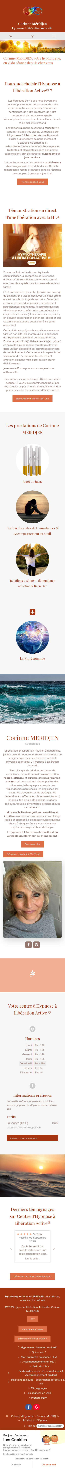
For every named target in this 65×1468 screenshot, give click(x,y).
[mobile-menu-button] (54, 36)
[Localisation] (32, 35)
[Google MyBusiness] (36, 944)
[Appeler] (11, 35)
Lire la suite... (32, 1258)
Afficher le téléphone (35, 1420)
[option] (32, 1246)
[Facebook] (28, 944)
